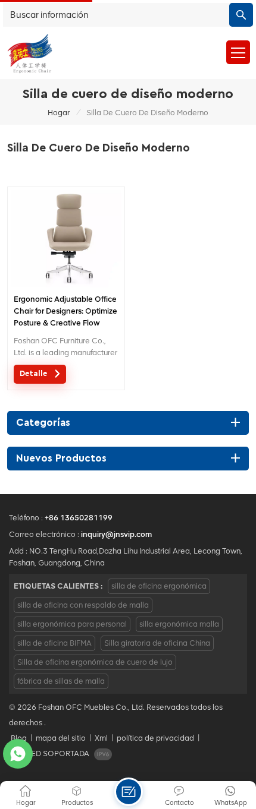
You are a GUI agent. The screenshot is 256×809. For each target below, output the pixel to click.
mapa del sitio (61, 738)
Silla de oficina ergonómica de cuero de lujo (95, 662)
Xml (101, 738)
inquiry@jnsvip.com (116, 534)
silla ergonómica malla (179, 624)
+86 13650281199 (79, 517)
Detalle (34, 374)
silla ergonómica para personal (72, 624)
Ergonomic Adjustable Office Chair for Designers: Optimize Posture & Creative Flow (65, 311)
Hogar (59, 112)
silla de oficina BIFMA (54, 643)
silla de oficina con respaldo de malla (83, 605)
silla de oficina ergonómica (159, 586)
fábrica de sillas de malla (61, 681)
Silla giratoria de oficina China (157, 643)
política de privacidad (155, 738)
